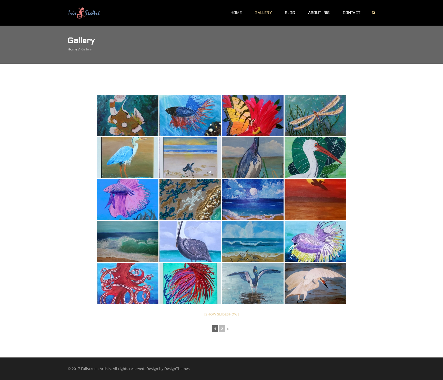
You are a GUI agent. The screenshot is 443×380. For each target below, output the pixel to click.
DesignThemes (177, 368)
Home (236, 12)
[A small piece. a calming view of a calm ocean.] (253, 199)
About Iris (319, 12)
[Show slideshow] (221, 314)
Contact (351, 12)
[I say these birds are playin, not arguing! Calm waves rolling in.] (253, 241)
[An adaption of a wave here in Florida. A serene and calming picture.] (127, 241)
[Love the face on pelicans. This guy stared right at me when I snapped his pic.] (190, 241)
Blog (290, 12)
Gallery (263, 12)
